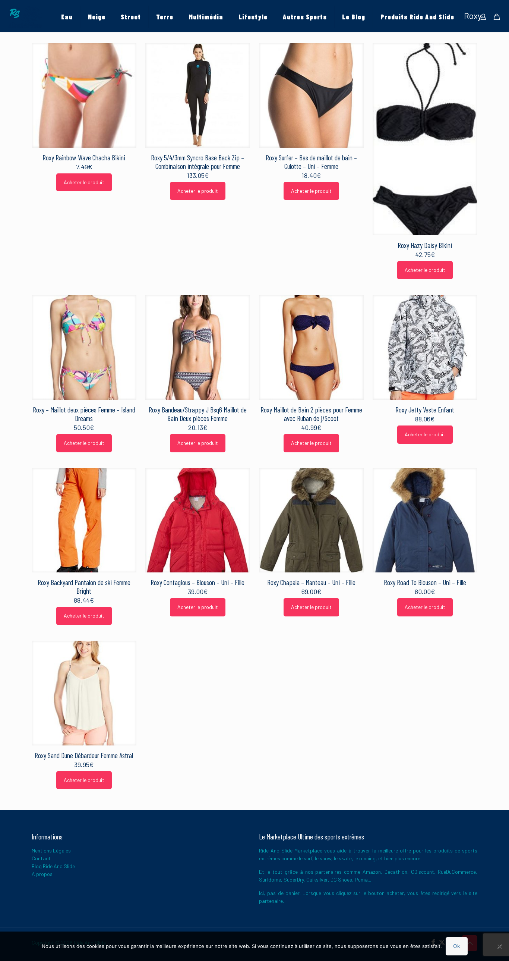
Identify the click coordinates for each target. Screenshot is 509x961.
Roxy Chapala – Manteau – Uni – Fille (311, 582)
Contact (41, 858)
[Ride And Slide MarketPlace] (24, 17)
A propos (42, 874)
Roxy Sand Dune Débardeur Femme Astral (84, 755)
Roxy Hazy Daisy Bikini (425, 245)
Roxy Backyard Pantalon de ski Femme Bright (84, 586)
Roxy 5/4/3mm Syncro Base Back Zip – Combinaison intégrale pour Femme (197, 161)
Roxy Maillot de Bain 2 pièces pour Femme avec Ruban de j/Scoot (311, 414)
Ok (456, 946)
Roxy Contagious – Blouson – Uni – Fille (197, 582)
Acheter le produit (84, 182)
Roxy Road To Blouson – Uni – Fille (425, 582)
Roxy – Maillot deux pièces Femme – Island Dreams (84, 414)
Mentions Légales (51, 850)
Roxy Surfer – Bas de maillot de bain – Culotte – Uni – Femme (311, 161)
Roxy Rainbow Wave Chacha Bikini (83, 157)
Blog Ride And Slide (53, 866)
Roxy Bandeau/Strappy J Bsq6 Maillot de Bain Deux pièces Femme (198, 414)
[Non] (499, 946)
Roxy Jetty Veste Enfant (424, 409)
